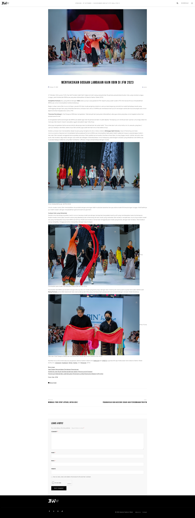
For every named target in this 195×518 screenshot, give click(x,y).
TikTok (70, 363)
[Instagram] (58, 511)
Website (53, 468)
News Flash (53, 383)
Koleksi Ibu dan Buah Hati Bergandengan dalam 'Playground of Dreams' (70, 371)
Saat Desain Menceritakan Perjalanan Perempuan (63, 369)
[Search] (177, 3)
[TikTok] (62, 511)
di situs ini (96, 360)
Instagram (58, 363)
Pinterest (83, 363)
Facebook (65, 363)
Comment (54, 431)
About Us (138, 512)
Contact (144, 512)
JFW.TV (104, 360)
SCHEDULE (184, 3)
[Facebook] (49, 511)
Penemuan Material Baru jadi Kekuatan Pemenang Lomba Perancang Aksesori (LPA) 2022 (75, 374)
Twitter (75, 363)
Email (53, 460)
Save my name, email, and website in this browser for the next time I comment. (72, 476)
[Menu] (192, 3)
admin (145, 87)
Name (53, 452)
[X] (53, 511)
